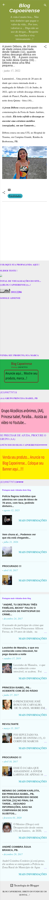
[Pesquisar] (45, 5)
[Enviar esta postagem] (9, 190)
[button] (45, 47)
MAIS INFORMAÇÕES (33, 520)
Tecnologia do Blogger (26, 885)
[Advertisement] (24, 231)
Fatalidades (15, 196)
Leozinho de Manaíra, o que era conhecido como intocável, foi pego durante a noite (20, 651)
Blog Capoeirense (24, 8)
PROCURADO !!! (11, 566)
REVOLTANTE (10, 724)
